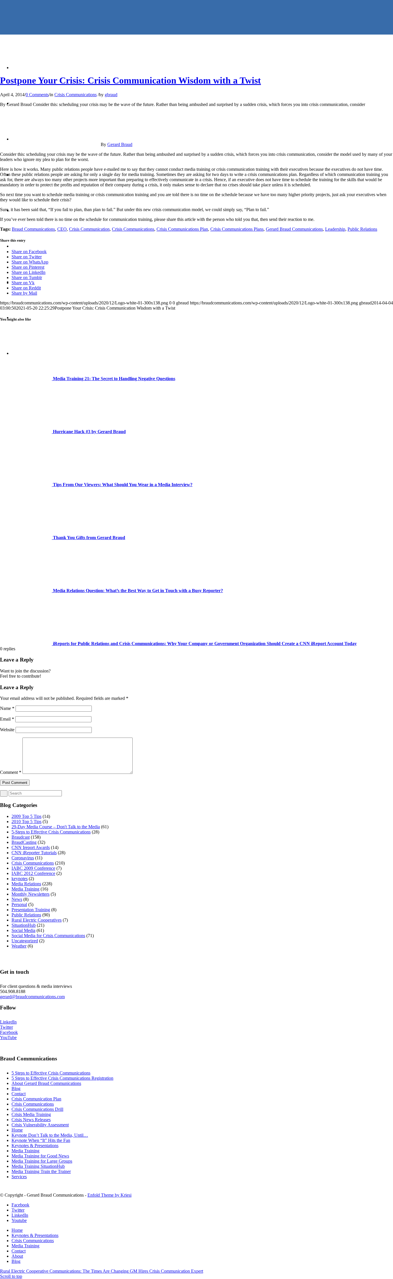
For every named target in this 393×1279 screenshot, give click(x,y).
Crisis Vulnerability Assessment (40, 1124)
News (17, 899)
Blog (16, 1088)
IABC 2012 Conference (33, 873)
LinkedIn (8, 1022)
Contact (19, 1093)
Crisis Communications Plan (182, 229)
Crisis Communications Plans (237, 229)
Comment (10, 772)
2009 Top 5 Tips (26, 816)
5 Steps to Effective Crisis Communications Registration (62, 1078)
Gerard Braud (119, 144)
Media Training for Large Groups (42, 1161)
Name (7, 708)
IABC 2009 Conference (33, 868)
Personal (19, 904)
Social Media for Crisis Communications (48, 935)
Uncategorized (25, 940)
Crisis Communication (89, 229)
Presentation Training (31, 909)
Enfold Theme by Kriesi (109, 1195)
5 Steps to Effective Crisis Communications (51, 1072)
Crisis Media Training (31, 1114)
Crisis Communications (75, 94)
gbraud (111, 94)
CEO (62, 229)
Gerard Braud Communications (294, 229)
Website (7, 729)
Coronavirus (23, 857)
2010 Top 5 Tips (26, 821)
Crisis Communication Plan (36, 1098)
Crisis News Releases (31, 1119)
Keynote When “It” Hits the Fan (41, 1140)
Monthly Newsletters (30, 894)
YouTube (8, 1037)
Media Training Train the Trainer (41, 1171)
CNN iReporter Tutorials (34, 852)
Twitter (6, 1027)
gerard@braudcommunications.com (32, 996)
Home (17, 1130)
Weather (19, 945)
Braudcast (21, 837)
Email (7, 719)
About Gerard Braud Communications (46, 1083)
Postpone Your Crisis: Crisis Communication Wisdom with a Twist (130, 80)
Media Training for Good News (40, 1155)
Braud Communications (33, 229)
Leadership (335, 229)
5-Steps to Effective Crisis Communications (51, 831)
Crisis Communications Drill (37, 1109)
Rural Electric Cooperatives (37, 920)
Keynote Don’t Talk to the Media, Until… (50, 1135)
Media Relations (26, 883)
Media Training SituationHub (38, 1166)
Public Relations (362, 229)
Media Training (25, 888)
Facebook (9, 1032)
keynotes (20, 878)
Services (19, 1176)
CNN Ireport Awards (31, 847)
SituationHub (24, 925)
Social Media (23, 930)
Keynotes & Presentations (35, 1145)
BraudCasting (24, 842)
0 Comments (37, 94)
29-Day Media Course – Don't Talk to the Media (56, 826)
